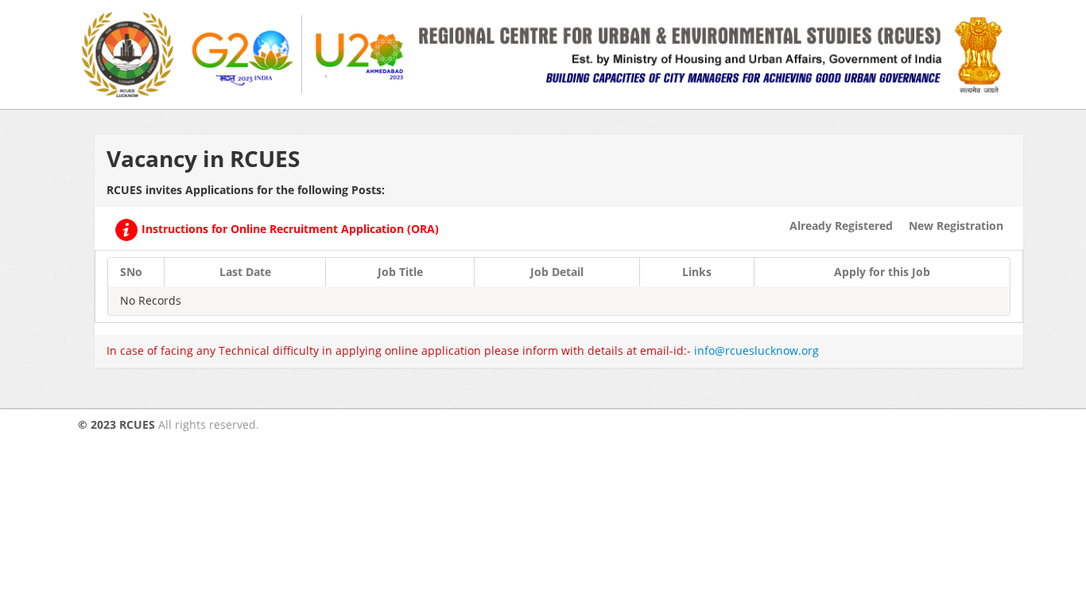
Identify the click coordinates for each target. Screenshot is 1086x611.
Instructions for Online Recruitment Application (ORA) (288, 228)
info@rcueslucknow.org (756, 350)
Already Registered (841, 225)
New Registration (956, 225)
